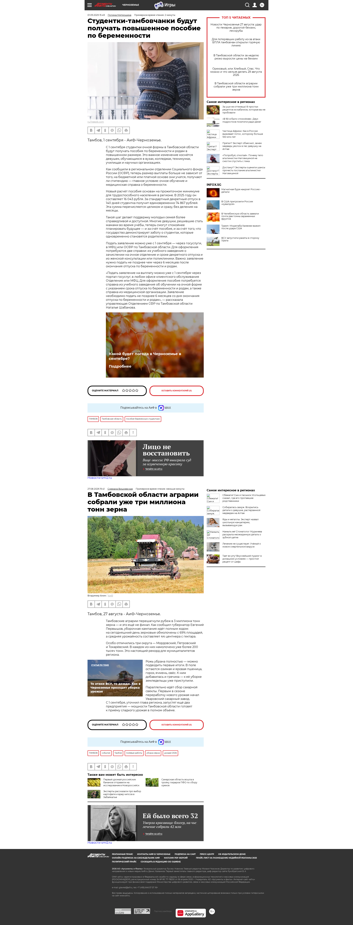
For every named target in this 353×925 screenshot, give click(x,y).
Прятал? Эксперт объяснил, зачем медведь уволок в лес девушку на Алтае (242, 146)
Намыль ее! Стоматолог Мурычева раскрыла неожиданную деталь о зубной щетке (242, 534)
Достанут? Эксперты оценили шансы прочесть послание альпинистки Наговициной (243, 170)
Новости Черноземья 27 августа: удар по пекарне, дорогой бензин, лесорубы (236, 27)
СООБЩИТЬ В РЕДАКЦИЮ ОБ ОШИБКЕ (161, 862)
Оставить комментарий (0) (176, 391)
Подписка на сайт (185, 854)
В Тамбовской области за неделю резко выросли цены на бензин (236, 57)
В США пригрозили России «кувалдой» (237, 202)
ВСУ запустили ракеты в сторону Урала (240, 239)
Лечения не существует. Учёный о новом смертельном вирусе (241, 545)
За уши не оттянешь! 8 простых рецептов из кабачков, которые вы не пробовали (243, 109)
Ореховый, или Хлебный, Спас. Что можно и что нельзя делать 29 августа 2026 (236, 72)
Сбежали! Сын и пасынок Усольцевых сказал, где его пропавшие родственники (243, 498)
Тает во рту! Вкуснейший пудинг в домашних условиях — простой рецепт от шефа (242, 558)
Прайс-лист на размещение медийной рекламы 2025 (226, 858)
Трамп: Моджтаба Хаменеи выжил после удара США (241, 227)
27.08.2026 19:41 (96, 488)
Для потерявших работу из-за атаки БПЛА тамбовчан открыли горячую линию (236, 42)
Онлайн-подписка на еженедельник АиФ (136, 858)
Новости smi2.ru (100, 478)
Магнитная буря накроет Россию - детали (241, 190)
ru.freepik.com (96, 121)
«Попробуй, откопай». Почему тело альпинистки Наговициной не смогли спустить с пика (242, 158)
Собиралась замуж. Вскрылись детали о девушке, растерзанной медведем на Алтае (241, 510)
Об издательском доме (232, 854)
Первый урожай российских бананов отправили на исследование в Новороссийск (121, 782)
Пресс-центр (207, 854)
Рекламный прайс (122, 854)
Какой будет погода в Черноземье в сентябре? (145, 356)
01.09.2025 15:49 (96, 15)
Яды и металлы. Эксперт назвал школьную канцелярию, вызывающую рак (240, 522)
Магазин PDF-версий (176, 858)
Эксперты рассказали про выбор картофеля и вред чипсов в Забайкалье (122, 794)
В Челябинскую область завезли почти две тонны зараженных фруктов (240, 216)
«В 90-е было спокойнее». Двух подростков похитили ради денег (241, 120)
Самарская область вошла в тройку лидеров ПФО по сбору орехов (179, 782)
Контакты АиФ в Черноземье (153, 854)
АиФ (110, 595)
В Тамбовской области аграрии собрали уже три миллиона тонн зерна (236, 86)
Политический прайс (124, 862)
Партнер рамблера (163, 911)
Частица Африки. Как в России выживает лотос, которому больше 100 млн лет (242, 134)
